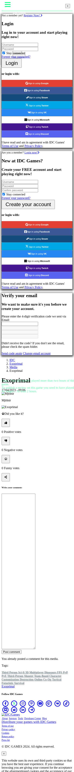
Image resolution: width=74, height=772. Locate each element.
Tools (20, 718)
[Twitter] (14, 703)
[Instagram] (23, 703)
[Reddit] (14, 710)
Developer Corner (32, 718)
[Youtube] (40, 703)
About (5, 718)
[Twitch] (49, 703)
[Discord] (5, 710)
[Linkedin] (23, 710)
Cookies (5, 733)
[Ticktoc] (66, 703)
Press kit (6, 740)
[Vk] (58, 703)
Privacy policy (8, 729)
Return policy (8, 736)
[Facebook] (5, 703)
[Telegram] (32, 710)
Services (13, 718)
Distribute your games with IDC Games (29, 722)
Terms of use (8, 726)
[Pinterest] (32, 703)
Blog (44, 718)
